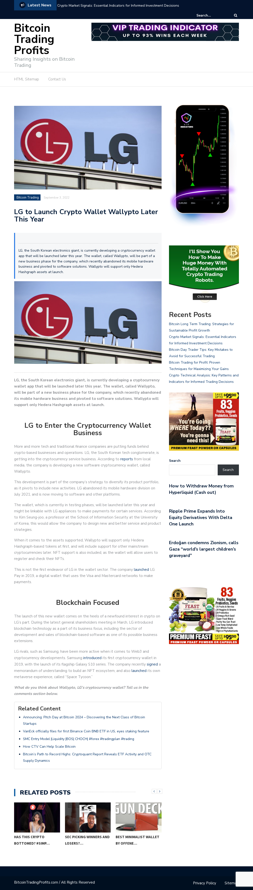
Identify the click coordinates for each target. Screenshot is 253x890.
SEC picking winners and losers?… (87, 840)
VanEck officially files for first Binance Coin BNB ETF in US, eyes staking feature (86, 731)
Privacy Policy (204, 883)
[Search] (236, 15)
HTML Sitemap (26, 79)
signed (152, 664)
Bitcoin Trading (28, 197)
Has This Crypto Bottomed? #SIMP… (32, 840)
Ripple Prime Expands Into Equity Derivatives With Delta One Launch (200, 517)
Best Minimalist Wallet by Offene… (137, 840)
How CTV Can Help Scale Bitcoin (49, 746)
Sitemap (232, 883)
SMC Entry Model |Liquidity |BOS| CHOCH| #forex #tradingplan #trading (78, 739)
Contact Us (57, 79)
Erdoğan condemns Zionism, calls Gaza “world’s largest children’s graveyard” (203, 549)
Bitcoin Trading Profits (34, 39)
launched (141, 569)
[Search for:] (211, 15)
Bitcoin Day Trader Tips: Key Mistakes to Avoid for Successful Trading (112, 5)
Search (175, 460)
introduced (92, 657)
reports (126, 459)
